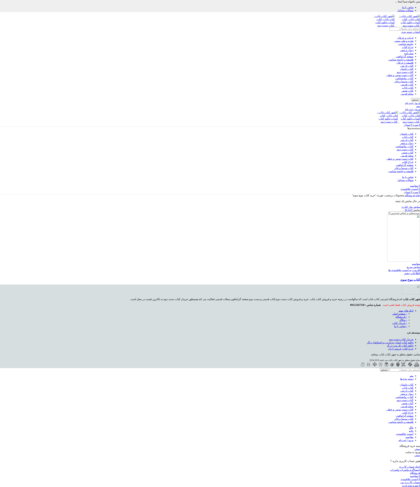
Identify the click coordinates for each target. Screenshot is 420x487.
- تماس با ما (400, 326)
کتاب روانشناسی (404, 78)
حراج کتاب (407, 47)
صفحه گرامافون (404, 56)
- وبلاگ (403, 320)
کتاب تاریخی (406, 65)
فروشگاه (409, 195)
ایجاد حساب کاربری (409, 466)
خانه (417, 195)
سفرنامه (408, 53)
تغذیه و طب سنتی (403, 41)
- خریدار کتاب (399, 323)
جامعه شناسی (405, 44)
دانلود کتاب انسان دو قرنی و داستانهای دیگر (390, 342)
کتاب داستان (406, 69)
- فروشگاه (401, 316)
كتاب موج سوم (410, 279)
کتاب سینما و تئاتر (403, 81)
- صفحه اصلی (399, 313)
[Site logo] (407, 25)
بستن (417, 449)
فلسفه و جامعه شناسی (400, 59)
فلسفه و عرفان (404, 62)
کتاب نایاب (407, 87)
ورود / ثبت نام (406, 440)
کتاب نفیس (407, 90)
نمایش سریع (413, 267)
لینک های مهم (406, 310)
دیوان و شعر (406, 50)
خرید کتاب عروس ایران (400, 348)
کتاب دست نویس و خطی (399, 75)
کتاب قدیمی (406, 84)
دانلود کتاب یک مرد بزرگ (400, 345)
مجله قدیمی (406, 93)
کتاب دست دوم (405, 72)
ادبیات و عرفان (405, 37)
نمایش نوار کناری (410, 206)
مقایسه (409, 437)
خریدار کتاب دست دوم (401, 339)
